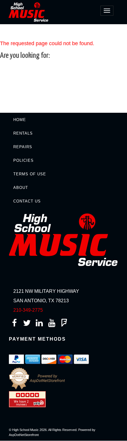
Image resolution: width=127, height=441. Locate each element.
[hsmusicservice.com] (30, 11)
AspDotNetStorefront (24, 435)
